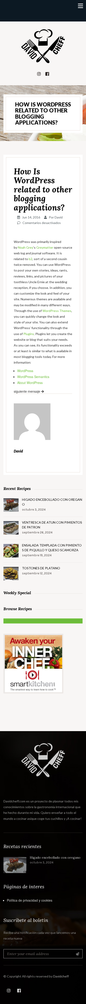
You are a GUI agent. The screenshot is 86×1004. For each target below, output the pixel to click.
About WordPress (30, 382)
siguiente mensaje (27, 391)
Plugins (28, 334)
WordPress (25, 370)
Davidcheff (61, 976)
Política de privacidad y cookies (29, 900)
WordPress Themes (56, 311)
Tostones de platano (41, 568)
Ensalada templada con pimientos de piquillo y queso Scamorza (52, 547)
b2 (30, 259)
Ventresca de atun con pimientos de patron (52, 524)
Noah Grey (25, 247)
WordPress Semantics (33, 376)
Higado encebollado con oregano (52, 502)
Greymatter (44, 247)
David (59, 217)
